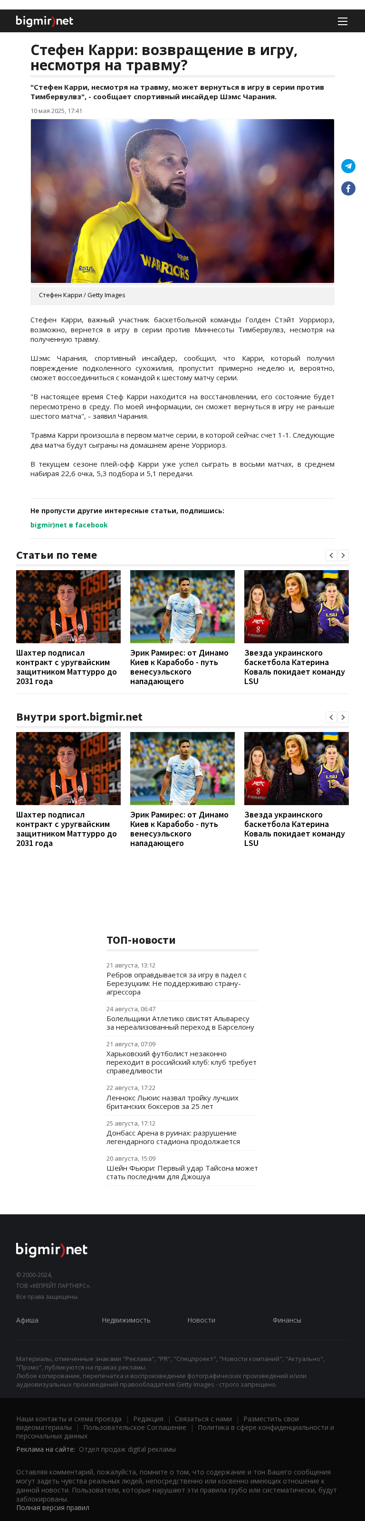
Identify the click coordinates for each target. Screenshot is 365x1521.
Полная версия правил (52, 1507)
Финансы (287, 1319)
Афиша (27, 1319)
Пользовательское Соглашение (134, 1427)
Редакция (148, 1418)
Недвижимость (126, 1319)
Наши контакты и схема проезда (69, 1418)
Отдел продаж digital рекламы (127, 1449)
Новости (201, 1319)
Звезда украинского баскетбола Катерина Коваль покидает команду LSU (294, 666)
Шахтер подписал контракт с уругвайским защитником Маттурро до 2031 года (66, 666)
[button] (331, 555)
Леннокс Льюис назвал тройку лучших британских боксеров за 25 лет (172, 1102)
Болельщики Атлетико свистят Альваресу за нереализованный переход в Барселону (180, 1023)
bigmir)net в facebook (69, 524)
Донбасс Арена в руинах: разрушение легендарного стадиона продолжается (173, 1137)
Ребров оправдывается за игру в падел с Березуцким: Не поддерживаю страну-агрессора (176, 983)
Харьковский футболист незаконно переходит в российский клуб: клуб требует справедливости (181, 1062)
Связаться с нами (203, 1418)
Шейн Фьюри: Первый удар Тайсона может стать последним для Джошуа (182, 1172)
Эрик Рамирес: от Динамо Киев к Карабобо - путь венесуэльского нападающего (179, 666)
